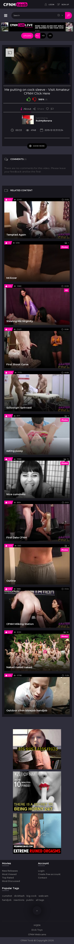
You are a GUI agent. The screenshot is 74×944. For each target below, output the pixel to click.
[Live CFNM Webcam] (37, 26)
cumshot (7, 896)
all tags (40, 900)
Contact (42, 877)
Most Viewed (9, 874)
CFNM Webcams (37, 934)
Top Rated (8, 877)
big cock (31, 896)
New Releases (10, 871)
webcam (43, 896)
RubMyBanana (44, 120)
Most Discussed (11, 881)
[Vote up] (28, 99)
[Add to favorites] (47, 108)
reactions (19, 900)
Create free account (49, 874)
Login (41, 871)
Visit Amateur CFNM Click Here (47, 91)
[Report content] (52, 108)
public (30, 900)
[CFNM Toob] (15, 4)
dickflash (19, 896)
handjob (7, 900)
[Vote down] (34, 99)
